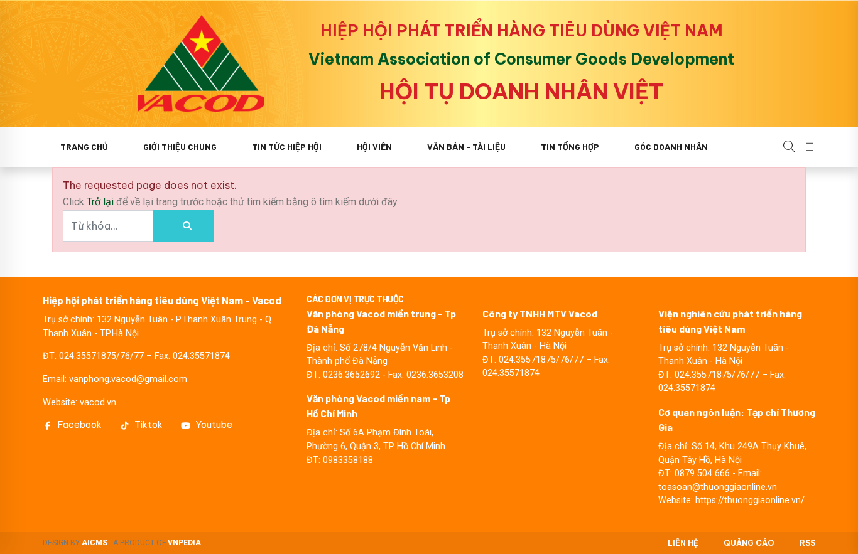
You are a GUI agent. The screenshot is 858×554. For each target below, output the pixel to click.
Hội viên (374, 146)
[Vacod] (201, 63)
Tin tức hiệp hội (287, 146)
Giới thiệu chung (180, 146)
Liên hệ (683, 543)
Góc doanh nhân (671, 146)
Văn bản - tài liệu (466, 146)
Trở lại (101, 202)
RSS (807, 543)
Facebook (80, 424)
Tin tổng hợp (570, 146)
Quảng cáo (749, 543)
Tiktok (148, 424)
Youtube (214, 424)
